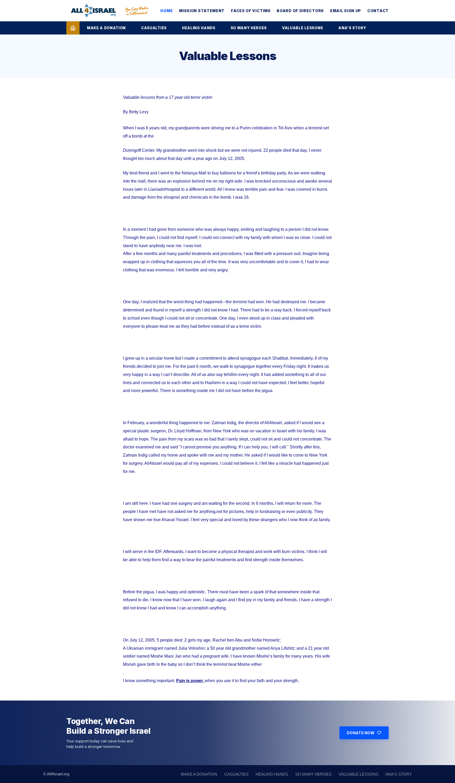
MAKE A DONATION (106, 28)
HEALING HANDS (198, 28)
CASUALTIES (154, 28)
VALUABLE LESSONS (302, 28)
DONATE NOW (360, 733)
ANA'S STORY (352, 28)
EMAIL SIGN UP (345, 10)
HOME (166, 10)
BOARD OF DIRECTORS (300, 10)
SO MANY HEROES (249, 28)
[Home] (73, 28)
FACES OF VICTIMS (250, 10)
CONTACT (378, 10)
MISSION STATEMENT (202, 10)
